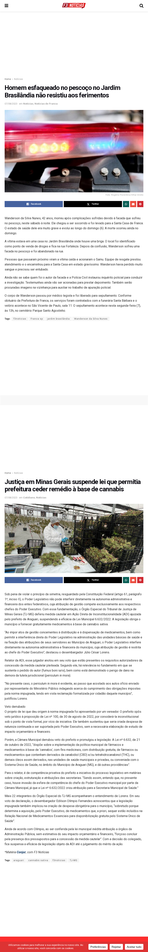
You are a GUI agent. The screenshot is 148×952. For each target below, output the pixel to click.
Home (8, 79)
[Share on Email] (133, 204)
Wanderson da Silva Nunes (91, 318)
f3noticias (19, 318)
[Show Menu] (6, 6)
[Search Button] (141, 6)
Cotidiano (29, 497)
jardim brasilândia (58, 318)
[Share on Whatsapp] (126, 204)
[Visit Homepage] (74, 6)
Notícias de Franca (46, 103)
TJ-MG (73, 860)
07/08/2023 (11, 103)
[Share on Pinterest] (140, 204)
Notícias (18, 79)
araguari (18, 860)
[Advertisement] (74, 44)
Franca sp (37, 318)
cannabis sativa (38, 860)
